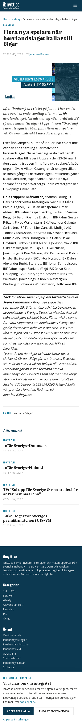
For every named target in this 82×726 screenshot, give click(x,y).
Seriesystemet (12, 658)
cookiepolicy (27, 702)
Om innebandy (12, 635)
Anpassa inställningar (16, 719)
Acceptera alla (18, 711)
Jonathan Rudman (40, 54)
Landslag (15, 19)
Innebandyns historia (16, 644)
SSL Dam (8, 591)
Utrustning (9, 653)
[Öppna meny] (75, 6)
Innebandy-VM (12, 649)
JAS (5, 614)
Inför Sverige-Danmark (25, 445)
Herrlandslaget (23, 413)
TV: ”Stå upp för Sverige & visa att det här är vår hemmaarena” (40, 491)
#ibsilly (7, 600)
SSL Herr (8, 595)
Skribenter (9, 667)
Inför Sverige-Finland (23, 467)
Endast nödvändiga (54, 711)
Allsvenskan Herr (13, 604)
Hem (5, 19)
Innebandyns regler (15, 640)
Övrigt (6, 618)
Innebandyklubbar (14, 663)
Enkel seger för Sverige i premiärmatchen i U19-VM (27, 517)
